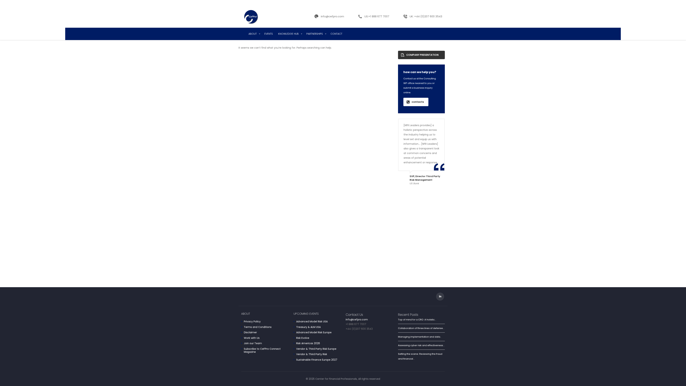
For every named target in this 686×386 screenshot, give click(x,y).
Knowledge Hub (288, 34)
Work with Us (252, 338)
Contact (336, 34)
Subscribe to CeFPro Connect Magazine (262, 350)
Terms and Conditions (258, 327)
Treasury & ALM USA (308, 327)
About (252, 34)
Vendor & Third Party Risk (311, 354)
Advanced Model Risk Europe (314, 332)
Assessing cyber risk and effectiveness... (421, 345)
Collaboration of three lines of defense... (421, 328)
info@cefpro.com (332, 16)
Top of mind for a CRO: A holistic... (417, 319)
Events (268, 34)
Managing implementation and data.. (419, 336)
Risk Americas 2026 (308, 343)
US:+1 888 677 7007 (376, 16)
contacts (418, 102)
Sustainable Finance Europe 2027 (316, 360)
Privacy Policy (252, 321)
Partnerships (314, 34)
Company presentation (422, 55)
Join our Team (253, 343)
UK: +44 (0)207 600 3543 (426, 16)
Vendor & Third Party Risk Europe (316, 349)
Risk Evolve (302, 338)
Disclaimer (250, 332)
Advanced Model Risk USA (312, 321)
